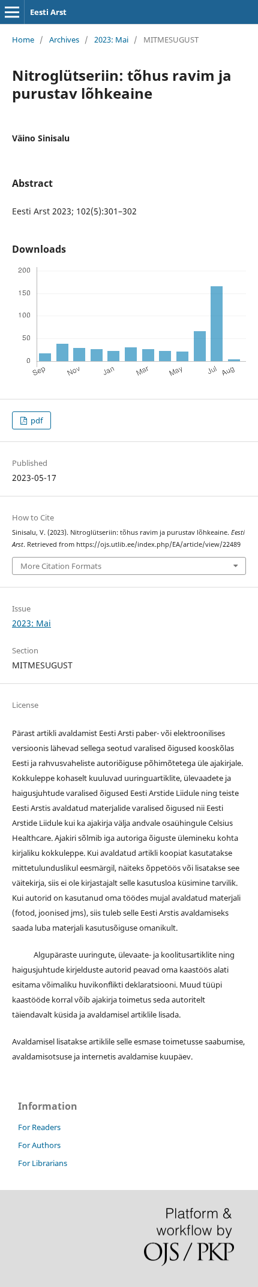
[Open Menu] (12, 12)
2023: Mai (111, 39)
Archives (64, 39)
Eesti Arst (48, 12)
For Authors (39, 1145)
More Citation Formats (60, 566)
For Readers (39, 1127)
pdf (36, 420)
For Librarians (42, 1163)
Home (23, 39)
